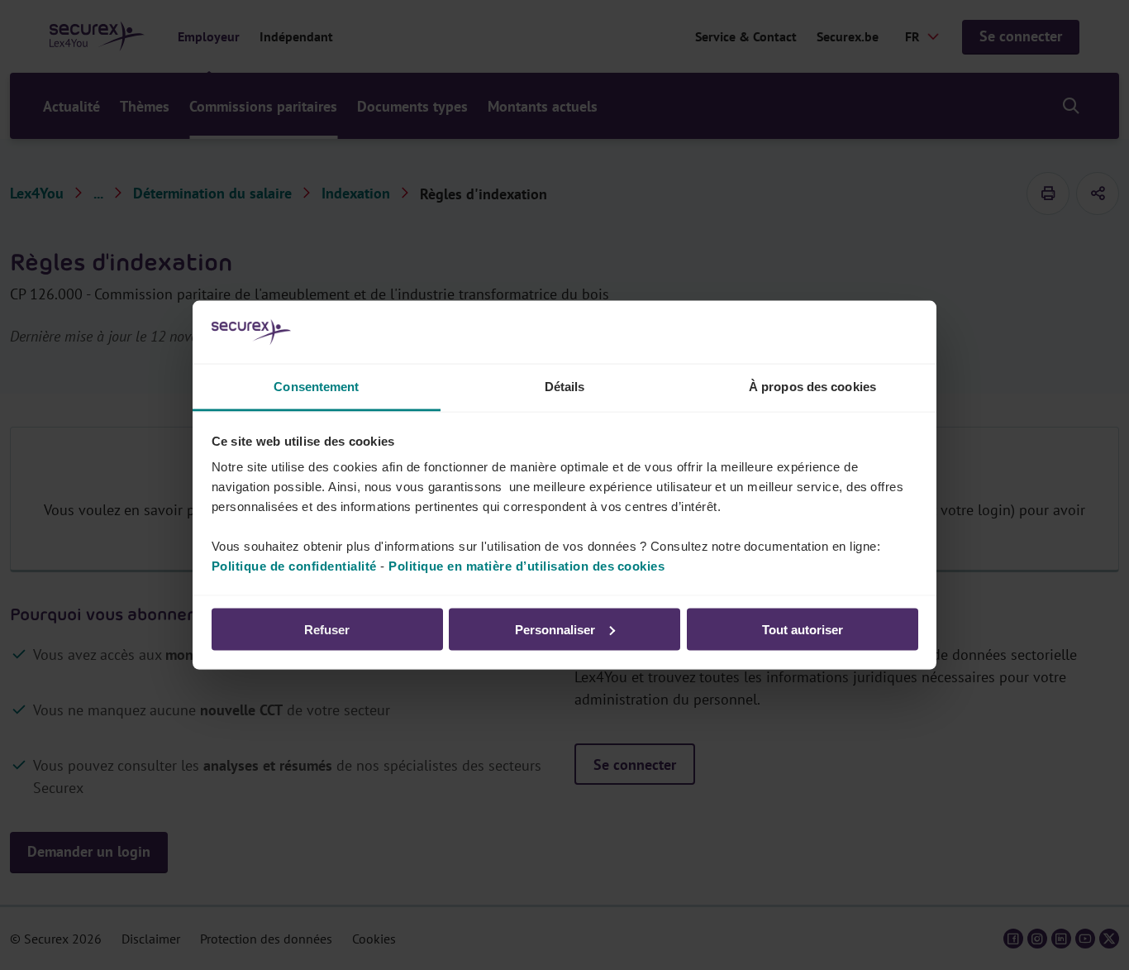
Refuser (327, 629)
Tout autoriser (802, 629)
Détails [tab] (565, 387)
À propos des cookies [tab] (812, 387)
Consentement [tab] (316, 387)
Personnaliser (555, 629)
